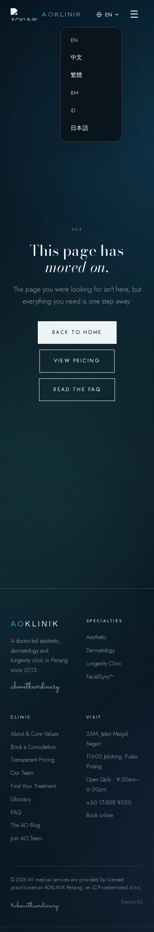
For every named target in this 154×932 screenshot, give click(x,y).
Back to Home (77, 332)
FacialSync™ (100, 676)
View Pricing (77, 360)
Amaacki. (131, 902)
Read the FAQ (77, 389)
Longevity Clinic (104, 663)
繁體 (77, 75)
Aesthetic (96, 637)
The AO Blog (25, 825)
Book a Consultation (33, 747)
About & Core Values (35, 734)
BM (75, 93)
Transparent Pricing (33, 760)
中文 (77, 57)
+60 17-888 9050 (108, 802)
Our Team (22, 773)
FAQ (16, 812)
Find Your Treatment (33, 786)
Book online (99, 815)
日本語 (79, 128)
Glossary (21, 799)
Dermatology (100, 650)
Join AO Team (26, 838)
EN (74, 40)
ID (73, 110)
